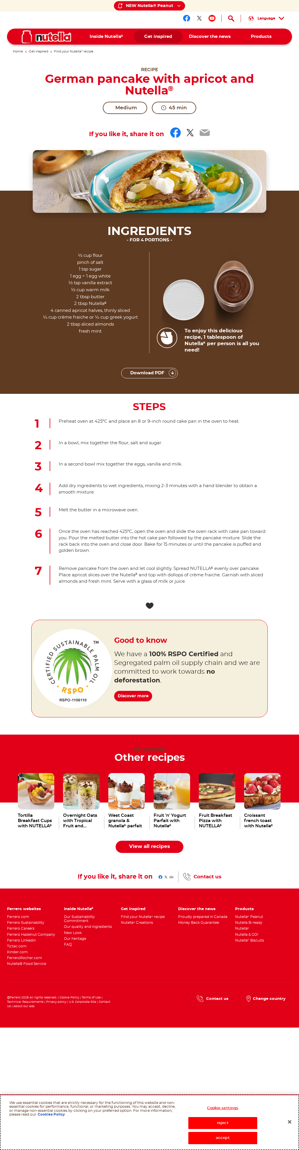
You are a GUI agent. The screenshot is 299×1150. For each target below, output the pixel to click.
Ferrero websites (24, 909)
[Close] (289, 1122)
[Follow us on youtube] (211, 18)
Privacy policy (56, 1001)
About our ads (23, 1006)
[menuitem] (106, 36)
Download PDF (147, 373)
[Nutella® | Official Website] (46, 36)
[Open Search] (231, 18)
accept (223, 1138)
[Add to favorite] (149, 606)
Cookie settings (222, 1108)
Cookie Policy (69, 997)
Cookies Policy (51, 1114)
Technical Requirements (25, 1001)
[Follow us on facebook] (186, 18)
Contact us (207, 877)
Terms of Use (91, 997)
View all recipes (149, 846)
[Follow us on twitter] (199, 18)
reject (223, 1123)
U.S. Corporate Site (82, 1001)
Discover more (133, 696)
